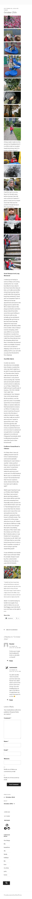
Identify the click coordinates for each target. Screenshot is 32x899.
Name (6, 741)
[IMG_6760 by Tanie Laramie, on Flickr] (12, 256)
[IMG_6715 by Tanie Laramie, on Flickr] (12, 163)
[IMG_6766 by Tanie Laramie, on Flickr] (12, 578)
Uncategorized (12, 629)
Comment (7, 718)
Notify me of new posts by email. (11, 779)
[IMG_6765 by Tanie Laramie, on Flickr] (12, 269)
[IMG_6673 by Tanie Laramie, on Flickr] (12, 28)
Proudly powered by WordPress (13, 895)
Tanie (6, 10)
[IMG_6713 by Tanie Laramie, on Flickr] (12, 103)
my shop (6, 868)
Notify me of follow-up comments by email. (10, 770)
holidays (6, 857)
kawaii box (7, 847)
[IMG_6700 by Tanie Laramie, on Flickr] (12, 54)
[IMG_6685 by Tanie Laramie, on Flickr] (12, 41)
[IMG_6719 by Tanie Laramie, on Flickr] (12, 177)
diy (5, 851)
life (5, 844)
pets (5, 871)
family (5, 854)
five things (7, 840)
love (5, 864)
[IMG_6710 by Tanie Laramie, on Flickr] (12, 77)
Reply (11, 661)
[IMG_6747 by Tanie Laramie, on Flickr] (12, 233)
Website (6, 758)
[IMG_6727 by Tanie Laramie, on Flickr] (12, 190)
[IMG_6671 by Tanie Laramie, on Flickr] (12, 90)
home (5, 875)
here (8, 607)
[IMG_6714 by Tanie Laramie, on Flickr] (12, 140)
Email (6, 750)
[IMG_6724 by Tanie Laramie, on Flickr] (12, 220)
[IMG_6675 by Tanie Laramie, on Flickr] (12, 117)
